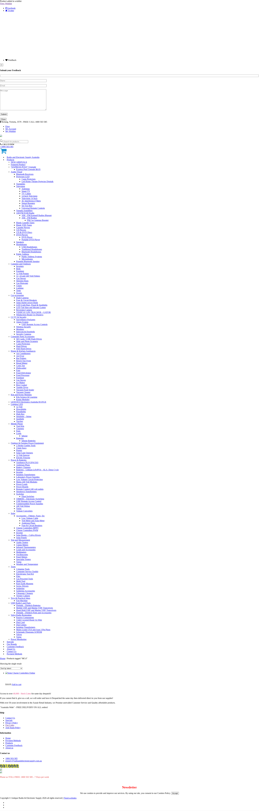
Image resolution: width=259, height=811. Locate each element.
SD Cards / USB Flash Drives (29, 339)
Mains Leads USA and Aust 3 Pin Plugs (33, 630)
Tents (18, 290)
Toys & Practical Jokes (20, 598)
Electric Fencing (23, 458)
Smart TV (26, 191)
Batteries (20, 438)
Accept (175, 793)
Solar (13, 513)
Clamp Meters (22, 545)
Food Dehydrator (23, 373)
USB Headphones (29, 247)
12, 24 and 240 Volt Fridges (28, 276)
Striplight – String (23, 416)
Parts (18, 431)
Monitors (20, 329)
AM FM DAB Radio (25, 213)
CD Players (21, 230)
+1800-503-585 (6, 146)
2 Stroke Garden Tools (25, 445)
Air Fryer (20, 356)
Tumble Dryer (22, 387)
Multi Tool (20, 581)
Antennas (26, 189)
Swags (19, 293)
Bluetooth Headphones (31, 252)
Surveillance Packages (25, 319)
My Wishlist (10, 131)
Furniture (20, 271)
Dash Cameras (22, 298)
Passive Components (25, 617)
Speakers (20, 242)
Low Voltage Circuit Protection (29, 479)
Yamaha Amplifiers (24, 210)
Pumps (19, 450)
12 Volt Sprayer (23, 455)
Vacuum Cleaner (23, 392)
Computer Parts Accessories (23, 336)
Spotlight (20, 419)
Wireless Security (23, 327)
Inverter (19, 472)
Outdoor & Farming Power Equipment (27, 443)
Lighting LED (17, 404)
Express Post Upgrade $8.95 (28, 169)
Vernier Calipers (23, 596)
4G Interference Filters (31, 201)
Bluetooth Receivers (24, 174)
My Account (10, 129)
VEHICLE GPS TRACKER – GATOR (33, 312)
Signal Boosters (28, 203)
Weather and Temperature (27, 564)
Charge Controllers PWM (27, 530)
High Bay (20, 414)
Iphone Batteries (28, 441)
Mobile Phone (17, 424)
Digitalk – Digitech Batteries (28, 605)
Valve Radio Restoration (21, 615)
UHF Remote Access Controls (34, 324)
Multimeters (21, 552)
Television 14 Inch (29, 198)
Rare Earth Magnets (24, 583)
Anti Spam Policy (13, 727)
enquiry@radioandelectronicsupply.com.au (23, 761)
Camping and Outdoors (21, 264)
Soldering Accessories (25, 591)
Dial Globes (21, 625)
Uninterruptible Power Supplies (29, 504)
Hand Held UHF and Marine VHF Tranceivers (36, 610)
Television (20, 186)
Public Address (22, 254)
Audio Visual (16, 172)
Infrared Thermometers (26, 547)
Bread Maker (21, 363)
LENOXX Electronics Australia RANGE (28, 402)
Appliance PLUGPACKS (27, 462)
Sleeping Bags (22, 281)
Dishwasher (21, 368)
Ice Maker (20, 382)
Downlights (21, 409)
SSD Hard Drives (23, 348)
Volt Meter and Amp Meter (33, 520)
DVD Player (27, 237)
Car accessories (17, 295)
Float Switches (28, 496)
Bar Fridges (21, 358)
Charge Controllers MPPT (27, 528)
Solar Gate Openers (24, 453)
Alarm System (22, 322)
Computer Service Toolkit (27, 571)
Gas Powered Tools (24, 579)
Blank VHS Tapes (24, 225)
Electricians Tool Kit (25, 574)
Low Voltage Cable (30, 518)
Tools (13, 567)
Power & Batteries (18, 460)
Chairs (19, 286)
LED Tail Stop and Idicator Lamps (31, 307)
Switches (20, 494)
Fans (18, 370)
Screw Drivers (22, 586)
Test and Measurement (20, 540)
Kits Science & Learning (26, 397)
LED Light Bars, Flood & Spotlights (31, 305)
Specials (8, 720)
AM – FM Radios (29, 218)
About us (9, 748)
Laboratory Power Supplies (28, 477)
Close (3, 119)
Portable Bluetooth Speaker (28, 261)
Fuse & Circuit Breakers (26, 300)
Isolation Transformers (25, 474)
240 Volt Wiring (23, 506)
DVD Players (22, 235)
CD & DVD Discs (24, 232)
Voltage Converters (24, 511)
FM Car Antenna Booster (38, 220)
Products (10, 160)
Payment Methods (14, 654)
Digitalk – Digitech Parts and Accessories (33, 613)
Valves (19, 634)
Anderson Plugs (23, 465)
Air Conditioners (23, 353)
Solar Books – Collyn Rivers (28, 535)
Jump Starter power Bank (27, 302)
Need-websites (70, 798)
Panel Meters (21, 557)
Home (2, 658)
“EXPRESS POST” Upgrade (23, 167)
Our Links (9, 725)
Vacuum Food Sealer (25, 390)
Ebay (7, 126)
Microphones (27, 259)
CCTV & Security (18, 317)
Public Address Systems (32, 256)
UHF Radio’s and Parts (21, 603)
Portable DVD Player (31, 239)
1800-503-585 (11, 758)
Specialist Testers (23, 559)
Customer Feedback (13, 745)
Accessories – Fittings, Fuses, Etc (30, 516)
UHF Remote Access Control (28, 501)
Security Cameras (23, 334)
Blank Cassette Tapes (25, 223)
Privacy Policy (11, 723)
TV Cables (26, 193)
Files (18, 576)
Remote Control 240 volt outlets (29, 489)
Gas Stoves (21, 278)
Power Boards (22, 487)
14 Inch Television (29, 196)
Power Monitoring (18, 639)
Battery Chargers (23, 467)
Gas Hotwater (22, 283)
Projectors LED (23, 176)
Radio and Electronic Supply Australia (23, 157)
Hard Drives (21, 346)
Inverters (20, 266)
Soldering (20, 588)
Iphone (25, 436)
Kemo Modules (22, 399)
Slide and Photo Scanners (27, 341)
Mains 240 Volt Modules (26, 482)
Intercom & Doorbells (25, 332)
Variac (19, 508)
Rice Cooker (21, 385)
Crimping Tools (23, 569)
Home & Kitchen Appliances (23, 351)
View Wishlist (6, 3)
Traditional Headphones (32, 249)
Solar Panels (21, 537)
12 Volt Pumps (22, 273)
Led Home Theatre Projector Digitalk (37, 181)
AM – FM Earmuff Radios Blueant (37, 215)
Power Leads (21, 484)
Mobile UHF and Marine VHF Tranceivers (34, 608)
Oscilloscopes (22, 554)
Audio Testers (22, 542)
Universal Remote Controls (33, 208)
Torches (19, 421)
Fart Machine (22, 600)
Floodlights (21, 411)
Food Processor (22, 375)
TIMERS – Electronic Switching (30, 499)
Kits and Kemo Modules (21, 395)
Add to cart (16, 684)
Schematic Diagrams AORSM (29, 632)
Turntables (20, 184)
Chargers (20, 428)
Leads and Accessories (25, 550)
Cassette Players (23, 227)
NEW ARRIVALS (19, 162)
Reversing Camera (24, 310)
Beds (18, 269)
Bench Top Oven (23, 361)
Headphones (21, 244)
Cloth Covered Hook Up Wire (29, 620)
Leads (18, 433)
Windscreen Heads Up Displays (29, 315)
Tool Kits (20, 426)
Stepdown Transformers (26, 491)
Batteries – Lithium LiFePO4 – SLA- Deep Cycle (37, 470)
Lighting (19, 288)
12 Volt (19, 407)
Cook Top (20, 365)
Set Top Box (27, 206)
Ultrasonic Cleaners (24, 593)
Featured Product (18, 164)
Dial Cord (20, 622)
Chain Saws (21, 448)
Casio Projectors (28, 179)
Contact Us (10, 718)
